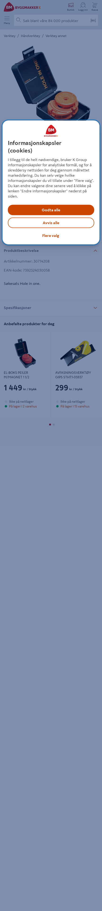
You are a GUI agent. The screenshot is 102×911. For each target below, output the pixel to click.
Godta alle (51, 210)
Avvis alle (51, 223)
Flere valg (50, 235)
